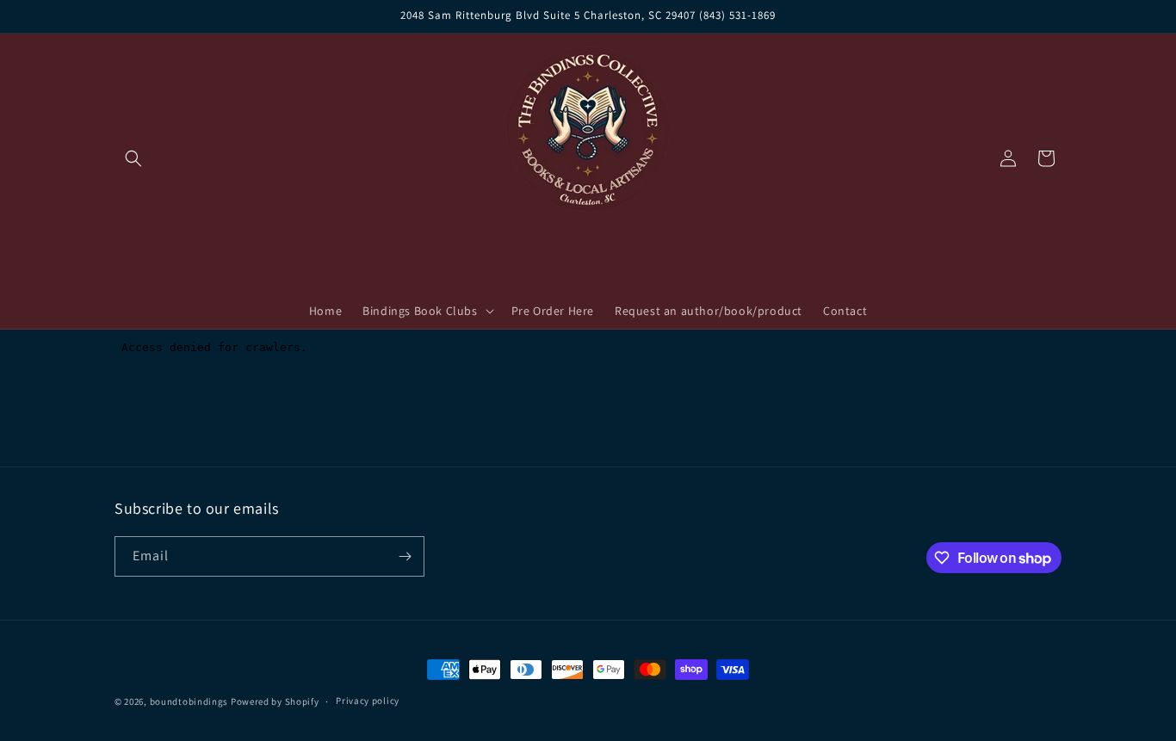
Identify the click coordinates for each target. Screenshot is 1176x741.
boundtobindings (189, 701)
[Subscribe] (405, 556)
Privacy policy (367, 701)
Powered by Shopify (275, 701)
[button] (133, 158)
